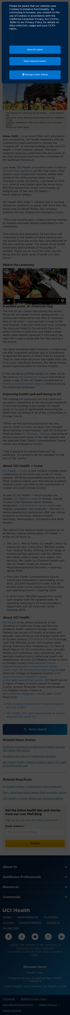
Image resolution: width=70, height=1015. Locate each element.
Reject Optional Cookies (35, 61)
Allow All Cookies (35, 49)
